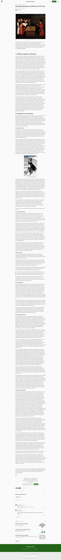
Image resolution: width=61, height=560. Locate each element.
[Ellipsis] (45, 504)
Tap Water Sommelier (21, 48)
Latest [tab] (18, 521)
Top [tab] (16, 521)
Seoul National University (32, 176)
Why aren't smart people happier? (21, 523)
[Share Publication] (51, 1)
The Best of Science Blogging (20, 4)
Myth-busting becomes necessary (20, 530)
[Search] (49, 1)
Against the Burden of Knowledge (21, 535)
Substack (26, 558)
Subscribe (54, 1)
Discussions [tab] (21, 521)
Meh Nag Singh (19, 504)
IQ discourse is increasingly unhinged (22, 529)
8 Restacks (25, 488)
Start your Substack (28, 556)
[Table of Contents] (0, 280)
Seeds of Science (19, 9)
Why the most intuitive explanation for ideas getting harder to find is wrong (26, 536)
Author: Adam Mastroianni (19, 524)
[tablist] (19, 497)
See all (17, 541)
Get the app (34, 556)
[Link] (14, 54)
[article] (30, 525)
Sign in (58, 1)
